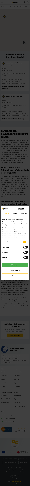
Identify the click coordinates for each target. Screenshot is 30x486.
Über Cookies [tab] (24, 213)
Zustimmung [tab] (5, 213)
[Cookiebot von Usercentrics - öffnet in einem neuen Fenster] (17, 209)
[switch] (25, 247)
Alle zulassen (15, 265)
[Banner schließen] (27, 208)
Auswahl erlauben (15, 270)
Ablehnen (15, 276)
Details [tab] (15, 213)
